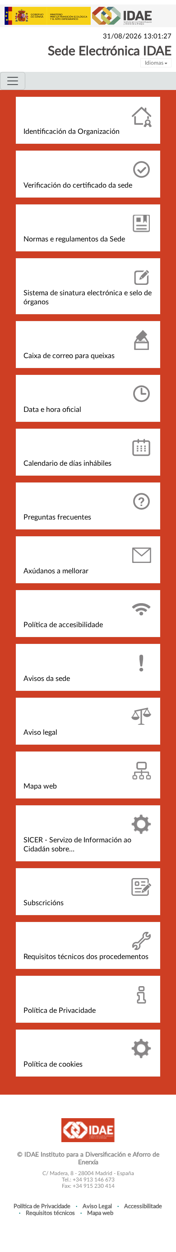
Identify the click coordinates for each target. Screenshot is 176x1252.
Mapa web (40, 786)
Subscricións (43, 903)
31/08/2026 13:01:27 (137, 36)
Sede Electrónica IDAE (109, 51)
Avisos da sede (46, 678)
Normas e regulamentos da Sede (74, 239)
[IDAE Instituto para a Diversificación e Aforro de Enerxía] (88, 1129)
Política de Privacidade (59, 1010)
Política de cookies (53, 1064)
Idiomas (155, 63)
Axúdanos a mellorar (55, 571)
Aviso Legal (97, 1206)
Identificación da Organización (71, 131)
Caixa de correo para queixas (69, 355)
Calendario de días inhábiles (67, 463)
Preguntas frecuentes (57, 517)
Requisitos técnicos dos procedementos (85, 956)
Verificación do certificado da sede (77, 185)
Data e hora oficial (52, 409)
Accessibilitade (143, 1206)
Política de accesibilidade (63, 624)
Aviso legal (40, 732)
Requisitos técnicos (50, 1213)
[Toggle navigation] (12, 81)
